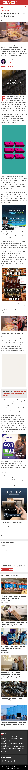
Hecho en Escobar (4, 10)
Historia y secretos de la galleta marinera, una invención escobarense (14, 586)
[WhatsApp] (6, 66)
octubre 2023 (5, 726)
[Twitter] (2, 66)
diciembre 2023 (5, 702)
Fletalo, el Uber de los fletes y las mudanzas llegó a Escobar (14, 613)
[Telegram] (8, 66)
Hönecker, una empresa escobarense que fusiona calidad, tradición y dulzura (14, 663)
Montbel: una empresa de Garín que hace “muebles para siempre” (14, 636)
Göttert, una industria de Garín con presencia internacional (14, 713)
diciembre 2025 (5, 602)
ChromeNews (10, 768)
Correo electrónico (5, 550)
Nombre (3, 545)
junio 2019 (4, 20)
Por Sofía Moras (12, 60)
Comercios (10, 535)
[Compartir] (12, 66)
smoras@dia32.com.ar (11, 62)
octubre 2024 (5, 678)
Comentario (3, 555)
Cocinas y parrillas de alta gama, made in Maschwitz (14, 689)
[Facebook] (4, 66)
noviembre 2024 (5, 652)
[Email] (10, 66)
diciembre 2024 (5, 626)
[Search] (25, 7)
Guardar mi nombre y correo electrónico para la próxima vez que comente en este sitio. (13, 566)
